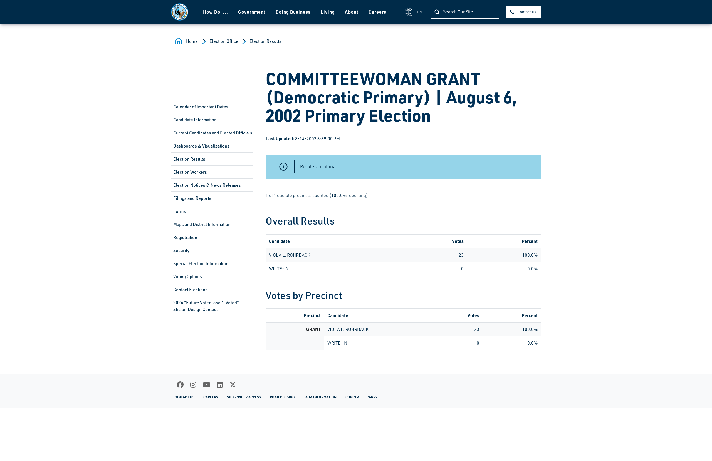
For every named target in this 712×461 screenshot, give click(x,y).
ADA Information (321, 397)
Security (181, 250)
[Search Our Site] (437, 12)
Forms (179, 211)
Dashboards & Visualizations (201, 146)
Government (252, 12)
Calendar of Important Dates (200, 106)
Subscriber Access (244, 397)
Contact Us (527, 11)
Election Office (223, 41)
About (352, 12)
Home (192, 41)
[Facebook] (180, 384)
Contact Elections (190, 289)
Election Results (265, 41)
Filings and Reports (192, 198)
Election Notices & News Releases (207, 185)
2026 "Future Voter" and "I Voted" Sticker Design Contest (206, 306)
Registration (185, 237)
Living (328, 12)
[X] (232, 384)
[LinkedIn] (220, 384)
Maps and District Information (202, 224)
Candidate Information (195, 120)
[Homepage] (179, 12)
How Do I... (215, 12)
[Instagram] (193, 384)
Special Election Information (200, 263)
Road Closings (283, 397)
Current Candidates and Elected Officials (212, 133)
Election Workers (190, 172)
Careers (377, 12)
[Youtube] (206, 384)
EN (419, 12)
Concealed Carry (361, 397)
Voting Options (187, 276)
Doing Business (293, 12)
